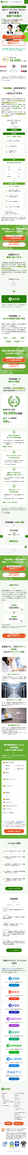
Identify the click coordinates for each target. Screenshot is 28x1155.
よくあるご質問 (5, 1105)
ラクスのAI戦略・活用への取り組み (20, 1113)
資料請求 (8, 1123)
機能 (3, 1097)
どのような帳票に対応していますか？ (14, 851)
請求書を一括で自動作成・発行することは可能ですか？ (14, 857)
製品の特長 (4, 1093)
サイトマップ (17, 1104)
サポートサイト (18, 1115)
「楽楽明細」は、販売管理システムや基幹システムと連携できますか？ (14, 864)
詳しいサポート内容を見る (11, 502)
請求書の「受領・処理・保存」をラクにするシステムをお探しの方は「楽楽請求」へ (14, 49)
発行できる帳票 (6, 1100)
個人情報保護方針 (18, 1119)
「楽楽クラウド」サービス (8, 969)
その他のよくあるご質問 (14, 888)
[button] (12, 550)
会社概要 (16, 1105)
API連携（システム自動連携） (8, 1101)
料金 (3, 1095)
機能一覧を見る (8, 446)
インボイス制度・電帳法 (19, 1093)
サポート (16, 1097)
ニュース (16, 1100)
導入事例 (16, 1095)
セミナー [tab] (18, 904)
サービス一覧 (17, 1107)
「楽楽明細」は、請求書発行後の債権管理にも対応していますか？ (14, 872)
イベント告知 (17, 1102)
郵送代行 (4, 1103)
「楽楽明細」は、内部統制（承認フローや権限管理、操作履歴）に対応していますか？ (14, 880)
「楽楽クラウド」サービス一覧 (20, 1110)
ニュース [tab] (9, 904)
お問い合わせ (18, 1123)
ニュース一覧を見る (14, 950)
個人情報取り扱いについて (20, 1117)
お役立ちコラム (18, 1098)
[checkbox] (14, 767)
